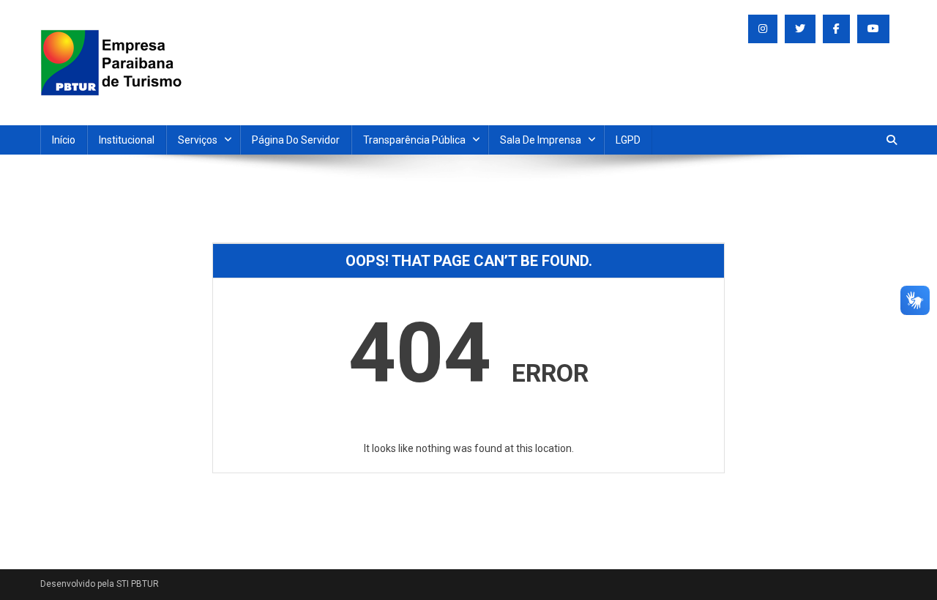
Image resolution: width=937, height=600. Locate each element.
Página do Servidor (296, 140)
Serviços (197, 140)
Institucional (126, 140)
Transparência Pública (414, 140)
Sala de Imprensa (540, 140)
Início (63, 140)
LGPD (628, 140)
